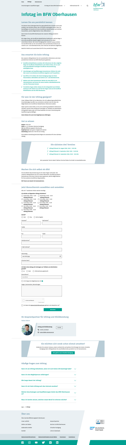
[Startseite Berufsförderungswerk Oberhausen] (99, 5)
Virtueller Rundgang (55, 427)
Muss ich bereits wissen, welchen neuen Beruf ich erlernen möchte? (44, 400)
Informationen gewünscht (41, 271)
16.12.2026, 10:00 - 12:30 (30, 210)
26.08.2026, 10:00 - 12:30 (30, 196)
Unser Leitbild (25, 421)
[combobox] (41, 277)
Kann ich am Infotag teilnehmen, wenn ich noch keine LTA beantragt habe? (46, 369)
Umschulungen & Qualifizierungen (30, 5)
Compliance (72, 437)
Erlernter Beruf (25, 260)
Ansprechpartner (54, 421)
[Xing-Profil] (50, 442)
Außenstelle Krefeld (26, 427)
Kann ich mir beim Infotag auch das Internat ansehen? (39, 386)
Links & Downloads (55, 431)
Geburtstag (24, 253)
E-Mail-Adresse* (25, 247)
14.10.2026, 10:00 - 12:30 (30, 203)
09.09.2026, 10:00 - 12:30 (46, 196)
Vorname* (24, 220)
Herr (25, 217)
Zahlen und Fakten (26, 424)
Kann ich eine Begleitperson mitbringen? (35, 374)
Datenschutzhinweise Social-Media (47, 437)
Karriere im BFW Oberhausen (57, 424)
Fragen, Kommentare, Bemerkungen (30, 284)
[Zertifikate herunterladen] (100, 422)
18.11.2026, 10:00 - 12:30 (30, 207)
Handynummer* (25, 240)
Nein (29, 271)
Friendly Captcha (41, 302)
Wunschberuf (24, 274)
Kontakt (59, 327)
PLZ (22, 233)
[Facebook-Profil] (23, 442)
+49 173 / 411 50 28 (44, 329)
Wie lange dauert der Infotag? (31, 380)
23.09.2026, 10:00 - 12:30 (30, 200)
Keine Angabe (39, 217)
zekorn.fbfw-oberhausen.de (47, 332)
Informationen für (75, 5)
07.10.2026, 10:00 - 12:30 (46, 200)
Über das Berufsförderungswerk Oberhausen (33, 418)
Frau (31, 217)
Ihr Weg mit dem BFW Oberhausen (53, 5)
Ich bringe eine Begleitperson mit (32, 281)
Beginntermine (38, 1)
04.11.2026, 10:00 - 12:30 (46, 203)
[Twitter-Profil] (43, 442)
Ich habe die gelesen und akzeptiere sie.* (42, 305)
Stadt (43, 233)
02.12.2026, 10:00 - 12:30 (46, 207)
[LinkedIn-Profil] (57, 442)
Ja (24, 271)
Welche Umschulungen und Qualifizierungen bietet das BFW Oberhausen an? (45, 393)
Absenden (52, 309)
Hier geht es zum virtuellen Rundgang (63, 352)
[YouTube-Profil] (36, 442)
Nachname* (45, 220)
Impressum (63, 437)
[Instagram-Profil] (29, 442)
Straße (23, 227)
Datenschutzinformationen (37, 305)
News (22, 1)
